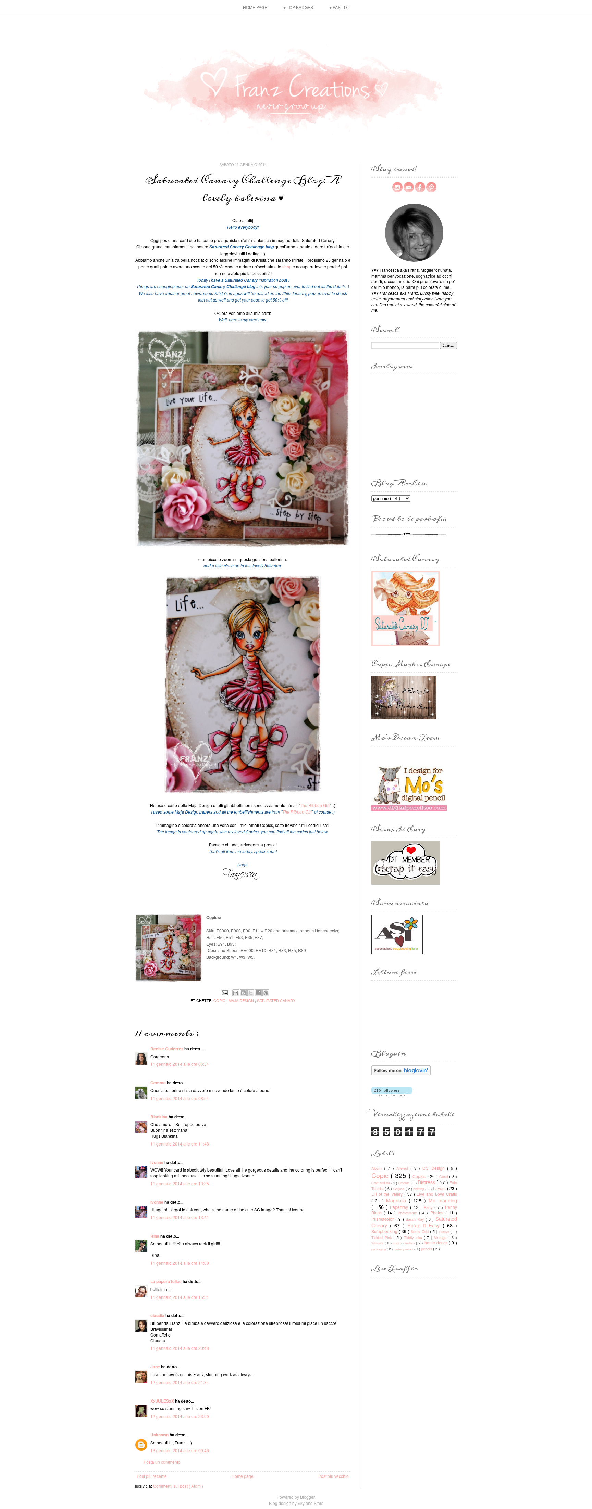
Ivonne (157, 1162)
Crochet (404, 1182)
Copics (419, 1176)
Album (377, 1168)
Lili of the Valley (387, 1194)
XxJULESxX (162, 1401)
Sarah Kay (415, 1219)
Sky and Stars (310, 1503)
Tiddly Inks (414, 1237)
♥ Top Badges (298, 7)
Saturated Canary (276, 1000)
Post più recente (152, 1476)
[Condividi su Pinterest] (265, 992)
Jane (155, 1367)
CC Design (434, 1168)
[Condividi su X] (250, 992)
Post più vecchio (333, 1476)
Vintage (441, 1237)
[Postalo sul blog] (243, 992)
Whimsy (378, 1243)
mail (409, 187)
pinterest (431, 187)
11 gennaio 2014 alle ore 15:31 (179, 1297)
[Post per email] (224, 992)
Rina (155, 1236)
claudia (157, 1315)
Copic (219, 1000)
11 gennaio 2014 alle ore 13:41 (179, 1217)
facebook (420, 187)
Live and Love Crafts (437, 1194)
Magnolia (397, 1200)
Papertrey (400, 1207)
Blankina (159, 1117)
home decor (436, 1242)
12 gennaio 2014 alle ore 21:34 (179, 1382)
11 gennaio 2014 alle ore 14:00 (179, 1263)
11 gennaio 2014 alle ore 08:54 (179, 1098)
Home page (255, 7)
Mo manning (443, 1200)
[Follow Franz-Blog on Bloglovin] (401, 1073)
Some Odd (420, 1231)
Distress (427, 1182)
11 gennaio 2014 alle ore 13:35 (179, 1183)
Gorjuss (399, 1188)
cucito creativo (404, 1243)
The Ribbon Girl (315, 805)
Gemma (158, 1082)
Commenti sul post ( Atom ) (178, 1486)
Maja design (242, 1000)
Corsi (444, 1176)
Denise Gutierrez (167, 1049)
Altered (403, 1168)
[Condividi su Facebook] (258, 992)
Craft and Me (381, 1182)
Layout (440, 1188)
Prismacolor (383, 1219)
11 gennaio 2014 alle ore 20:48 (179, 1348)
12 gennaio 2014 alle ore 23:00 (179, 1416)
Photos (437, 1212)
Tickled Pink (382, 1237)
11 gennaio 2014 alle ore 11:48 (179, 1144)
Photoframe (408, 1212)
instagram (397, 187)
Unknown (160, 1435)
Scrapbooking (385, 1231)
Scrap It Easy (425, 1225)
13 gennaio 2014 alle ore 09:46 (179, 1450)
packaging (379, 1248)
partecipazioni (404, 1248)
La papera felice (166, 1281)
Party (429, 1207)
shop (287, 266)
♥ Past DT (339, 7)
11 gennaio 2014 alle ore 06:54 (179, 1064)
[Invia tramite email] (235, 992)
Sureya (445, 1231)
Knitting (419, 1188)
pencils (427, 1248)
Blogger (307, 1497)
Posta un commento (162, 1462)
